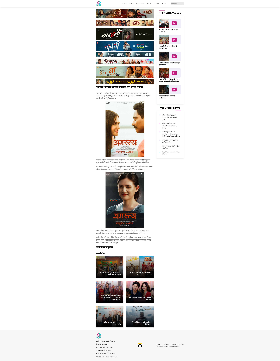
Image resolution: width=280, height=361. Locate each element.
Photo (149, 3)
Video (156, 3)
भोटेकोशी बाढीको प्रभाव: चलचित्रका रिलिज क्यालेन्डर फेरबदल (169, 125)
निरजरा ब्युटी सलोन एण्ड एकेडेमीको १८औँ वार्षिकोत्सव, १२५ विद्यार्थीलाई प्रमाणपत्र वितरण (171, 134)
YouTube (181, 344)
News (131, 3)
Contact (166, 344)
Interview (140, 3)
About (158, 344)
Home (124, 3)
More (164, 3)
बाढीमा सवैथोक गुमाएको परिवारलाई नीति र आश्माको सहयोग (169, 117)
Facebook (174, 344)
